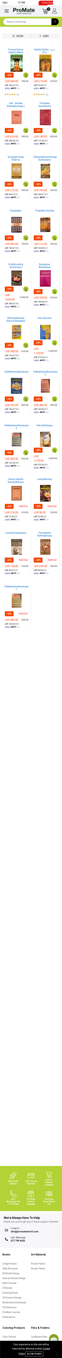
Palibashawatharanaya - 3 (45, 373)
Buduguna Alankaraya (45, 265)
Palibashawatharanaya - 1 (16, 588)
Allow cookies (34, 1354)
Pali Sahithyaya (45, 425)
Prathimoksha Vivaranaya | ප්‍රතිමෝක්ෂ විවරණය (15, 266)
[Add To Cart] (25, 75)
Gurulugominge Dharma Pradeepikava (16, 158)
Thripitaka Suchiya (44, 210)
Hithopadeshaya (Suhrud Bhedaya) (15, 319)
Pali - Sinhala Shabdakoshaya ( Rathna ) (16, 105)
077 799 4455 (18, 1240)
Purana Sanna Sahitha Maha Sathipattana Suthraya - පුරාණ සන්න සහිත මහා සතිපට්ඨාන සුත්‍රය (16, 51)
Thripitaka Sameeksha (44, 104)
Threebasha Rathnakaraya (44, 534)
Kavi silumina (44, 318)
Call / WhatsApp (13, 4)
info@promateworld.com (25, 1231)
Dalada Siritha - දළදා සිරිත (44, 51)
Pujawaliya (15, 210)
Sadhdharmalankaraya (16, 371)
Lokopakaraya (44, 479)
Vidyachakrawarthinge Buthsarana (45, 158)
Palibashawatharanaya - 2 (16, 427)
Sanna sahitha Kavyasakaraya (16, 480)
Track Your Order (46, 4)
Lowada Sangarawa (15, 532)
